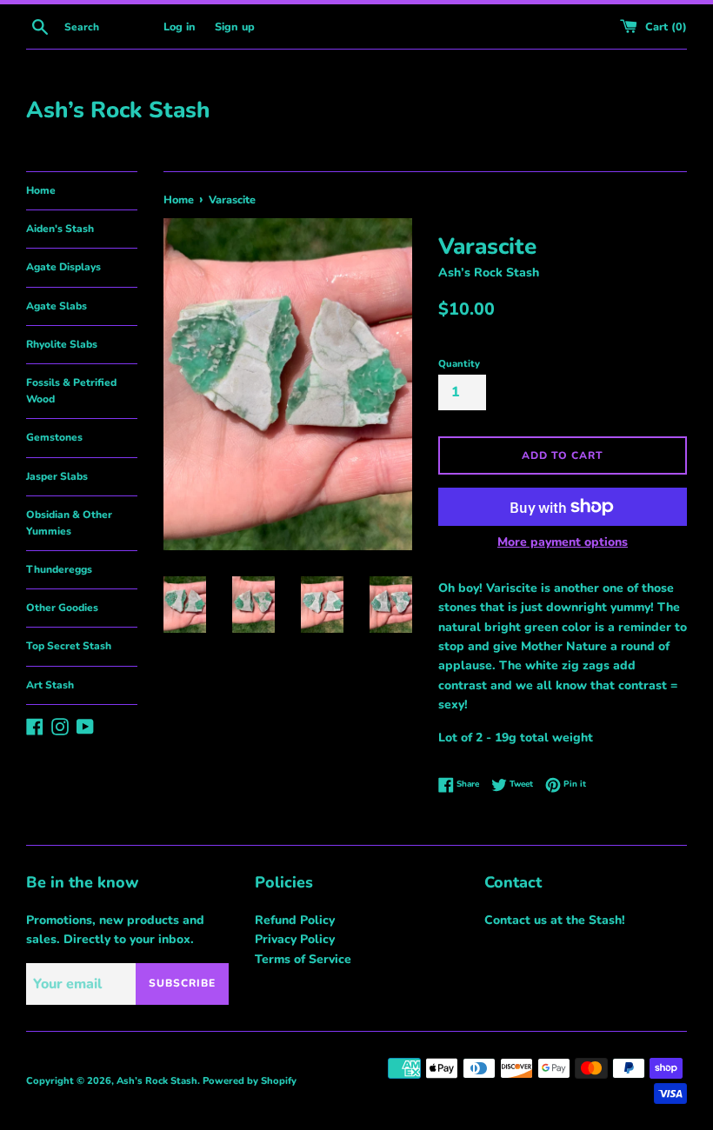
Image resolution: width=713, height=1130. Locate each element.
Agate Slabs (56, 306)
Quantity (459, 363)
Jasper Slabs (57, 476)
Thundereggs (59, 569)
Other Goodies (62, 608)
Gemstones (54, 437)
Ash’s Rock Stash (118, 110)
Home (41, 190)
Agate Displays (63, 267)
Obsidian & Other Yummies (69, 523)
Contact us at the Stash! (554, 920)
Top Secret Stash (68, 646)
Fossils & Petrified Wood (71, 391)
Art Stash (50, 685)
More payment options (562, 542)
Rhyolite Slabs (61, 344)
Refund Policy (295, 920)
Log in (179, 26)
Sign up (235, 26)
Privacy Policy (295, 939)
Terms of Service (303, 959)
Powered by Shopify (250, 1080)
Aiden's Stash (60, 229)
